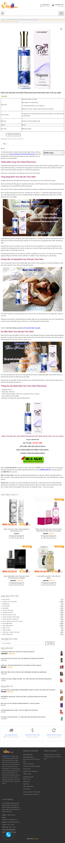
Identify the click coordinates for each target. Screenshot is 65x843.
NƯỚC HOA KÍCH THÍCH (14, 19)
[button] (61, 29)
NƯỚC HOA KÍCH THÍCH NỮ (30, 19)
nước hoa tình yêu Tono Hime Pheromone (22, 154)
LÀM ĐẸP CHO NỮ (8, 612)
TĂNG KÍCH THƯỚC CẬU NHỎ (11, 632)
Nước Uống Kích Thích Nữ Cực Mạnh (13, 621)
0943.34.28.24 (46, 6)
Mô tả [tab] (4, 143)
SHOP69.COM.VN (45, 469)
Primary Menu (2, 13)
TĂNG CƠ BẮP (7, 630)
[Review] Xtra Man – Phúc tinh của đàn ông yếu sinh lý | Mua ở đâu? (52, 757)
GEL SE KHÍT (6, 606)
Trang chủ (3, 19)
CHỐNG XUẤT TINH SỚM (10, 601)
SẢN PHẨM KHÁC (7, 623)
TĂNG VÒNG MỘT (8, 634)
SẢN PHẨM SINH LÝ (8, 625)
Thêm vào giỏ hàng (13, 134)
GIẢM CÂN (5, 608)
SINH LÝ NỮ (6, 628)
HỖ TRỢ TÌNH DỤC (8, 610)
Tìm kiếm (50, 643)
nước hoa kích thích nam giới (31, 328)
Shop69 (36, 838)
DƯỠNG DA (6, 604)
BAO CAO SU (6, 599)
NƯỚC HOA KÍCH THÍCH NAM (11, 617)
